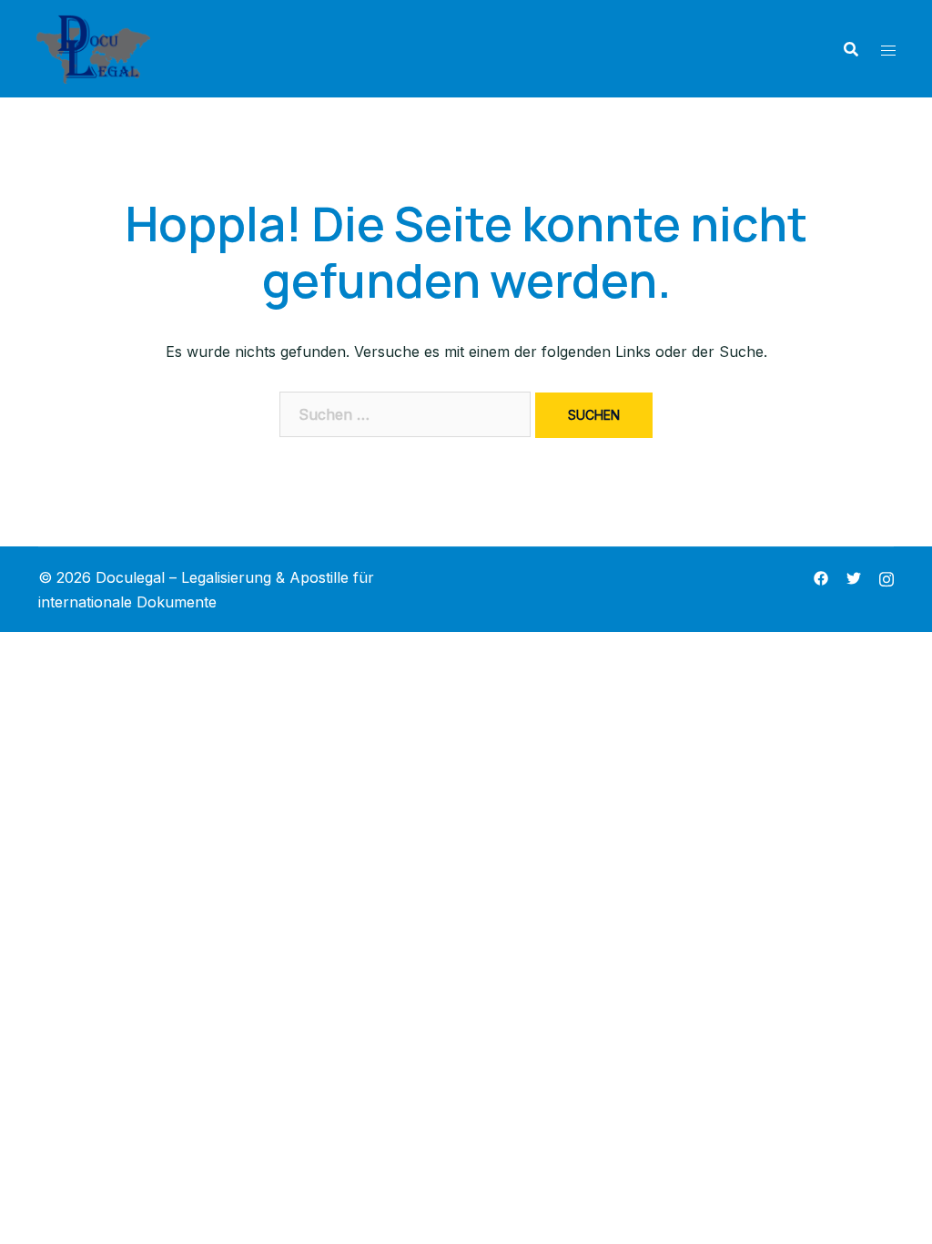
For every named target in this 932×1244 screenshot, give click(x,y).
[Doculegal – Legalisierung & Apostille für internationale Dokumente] (93, 47)
